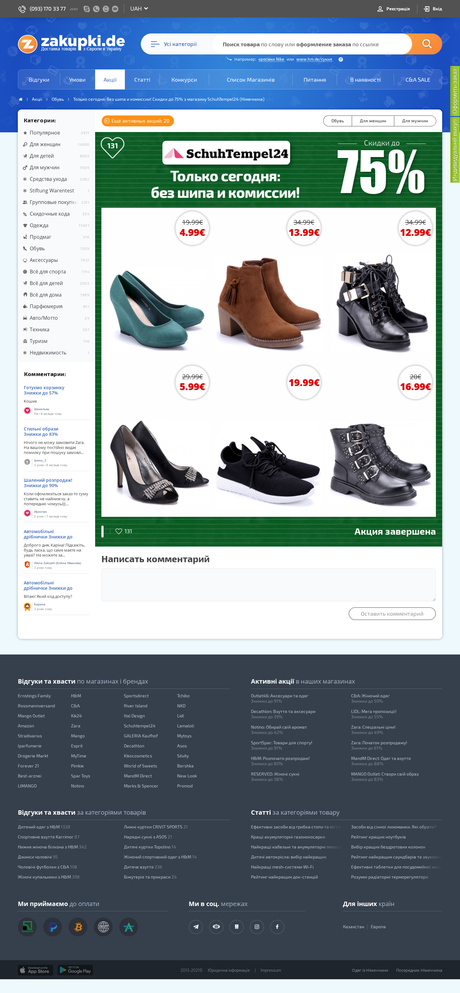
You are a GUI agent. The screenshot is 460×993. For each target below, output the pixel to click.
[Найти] (417, 43)
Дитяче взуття (143, 866)
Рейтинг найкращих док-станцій (284, 876)
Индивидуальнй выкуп (454, 150)
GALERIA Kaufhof (141, 735)
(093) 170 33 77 (48, 8)
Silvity (183, 755)
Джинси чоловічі (38, 856)
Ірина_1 (40, 460)
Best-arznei (29, 775)
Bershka (185, 765)
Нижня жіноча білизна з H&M (52, 846)
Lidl (180, 715)
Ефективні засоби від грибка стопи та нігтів (296, 826)
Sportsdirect (136, 695)
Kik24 (76, 715)
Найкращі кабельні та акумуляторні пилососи (296, 846)
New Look (187, 775)
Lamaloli (185, 725)
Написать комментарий (155, 558)
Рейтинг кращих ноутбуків (378, 836)
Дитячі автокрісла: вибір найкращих (288, 856)
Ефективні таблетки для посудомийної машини (396, 866)
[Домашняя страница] (21, 99)
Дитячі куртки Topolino (150, 846)
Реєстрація (398, 8)
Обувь (337, 120)
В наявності (365, 79)
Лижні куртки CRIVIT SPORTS (156, 826)
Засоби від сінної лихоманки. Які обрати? (393, 826)
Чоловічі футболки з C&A (47, 866)
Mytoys (184, 735)
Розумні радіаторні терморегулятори (389, 876)
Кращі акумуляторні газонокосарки (288, 836)
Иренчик (40, 511)
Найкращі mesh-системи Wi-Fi (282, 866)
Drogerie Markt (33, 755)
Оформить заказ (454, 91)
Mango (78, 735)
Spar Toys (80, 775)
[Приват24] (27, 927)
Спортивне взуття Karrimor (48, 836)
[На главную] (74, 44)
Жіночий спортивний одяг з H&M (160, 856)
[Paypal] (52, 927)
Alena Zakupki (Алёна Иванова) (57, 563)
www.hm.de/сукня (314, 59)
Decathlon (134, 745)
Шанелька (41, 409)
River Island (135, 705)
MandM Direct (138, 775)
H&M (76, 695)
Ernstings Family (34, 695)
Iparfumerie (30, 745)
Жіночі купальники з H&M (49, 876)
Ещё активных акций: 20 (140, 121)
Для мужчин (415, 120)
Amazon (26, 725)
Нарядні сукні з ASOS (148, 836)
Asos (182, 745)
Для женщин (373, 120)
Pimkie (77, 765)
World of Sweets (140, 765)
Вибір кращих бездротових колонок (388, 846)
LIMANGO (27, 785)
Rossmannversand (36, 705)
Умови (77, 79)
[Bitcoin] (78, 927)
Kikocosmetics (138, 755)
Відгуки (39, 79)
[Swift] (103, 927)
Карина (39, 604)
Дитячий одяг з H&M (44, 826)
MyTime (78, 755)
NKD (181, 705)
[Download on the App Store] (35, 970)
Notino (77, 785)
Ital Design (134, 715)
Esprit (77, 745)
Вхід (437, 8)
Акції (110, 79)
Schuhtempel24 (140, 725)
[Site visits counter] (138, 979)
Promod (185, 785)
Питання (315, 79)
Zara (75, 725)
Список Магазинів (251, 79)
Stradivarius (30, 735)
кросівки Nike (271, 59)
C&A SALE (418, 79)
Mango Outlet (31, 715)
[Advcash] (128, 927)
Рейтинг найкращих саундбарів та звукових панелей (396, 856)
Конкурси (184, 79)
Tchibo (183, 695)
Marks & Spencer (141, 785)
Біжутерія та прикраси (150, 876)
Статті (142, 79)
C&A (75, 705)
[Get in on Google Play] (75, 970)
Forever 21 (28, 765)
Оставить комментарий (392, 613)
